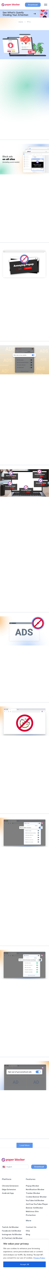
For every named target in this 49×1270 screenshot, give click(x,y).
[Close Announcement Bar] (46, 14)
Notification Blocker (35, 1189)
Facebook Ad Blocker (11, 1231)
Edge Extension (9, 1189)
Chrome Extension (10, 1186)
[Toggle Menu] (45, 5)
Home (21, 22)
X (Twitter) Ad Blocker (12, 1238)
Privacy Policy (39, 1258)
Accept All (24, 1264)
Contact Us (31, 1227)
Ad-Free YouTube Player (37, 1204)
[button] (24, 1145)
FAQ (28, 1231)
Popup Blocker (32, 1186)
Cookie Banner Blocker (36, 1197)
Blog (28, 1234)
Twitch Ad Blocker (10, 1227)
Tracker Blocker (33, 1193)
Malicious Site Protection (32, 1213)
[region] (24, 1254)
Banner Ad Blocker (34, 1208)
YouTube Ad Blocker (35, 1200)
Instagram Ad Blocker (12, 1234)
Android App (8, 1193)
